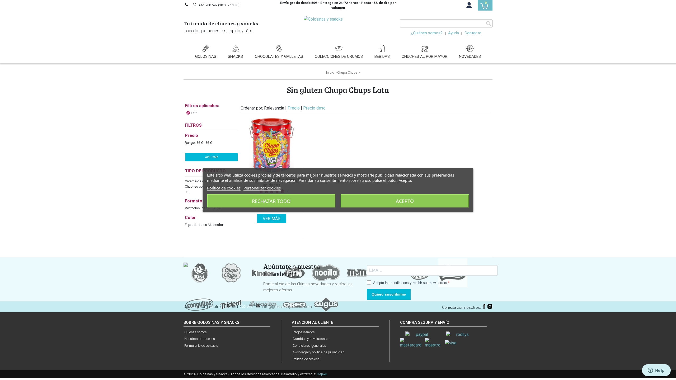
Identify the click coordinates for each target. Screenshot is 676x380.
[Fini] (294, 272)
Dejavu (322, 374)
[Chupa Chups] (231, 272)
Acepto (405, 201)
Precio (294, 108)
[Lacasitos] (262, 304)
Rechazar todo (271, 201)
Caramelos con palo (200, 181)
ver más (271, 218)
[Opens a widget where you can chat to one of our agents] (656, 370)
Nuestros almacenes (199, 339)
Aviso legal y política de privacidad (319, 352)
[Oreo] (294, 304)
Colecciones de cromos (339, 56)
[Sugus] (326, 304)
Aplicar (211, 157)
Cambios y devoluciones (310, 339)
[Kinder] (262, 272)
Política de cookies (306, 359)
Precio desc (314, 108)
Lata (194, 113)
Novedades (470, 56)
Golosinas (205, 56)
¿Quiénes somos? (427, 33)
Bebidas (382, 56)
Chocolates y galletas (279, 56)
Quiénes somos (195, 332)
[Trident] (231, 304)
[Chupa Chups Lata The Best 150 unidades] (272, 146)
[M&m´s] (357, 272)
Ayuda (453, 33)
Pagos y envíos (304, 332)
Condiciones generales (309, 346)
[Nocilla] (326, 272)
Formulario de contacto (201, 346)
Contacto (472, 33)
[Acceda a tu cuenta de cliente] (469, 6)
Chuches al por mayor (424, 56)
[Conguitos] (199, 304)
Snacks (235, 56)
